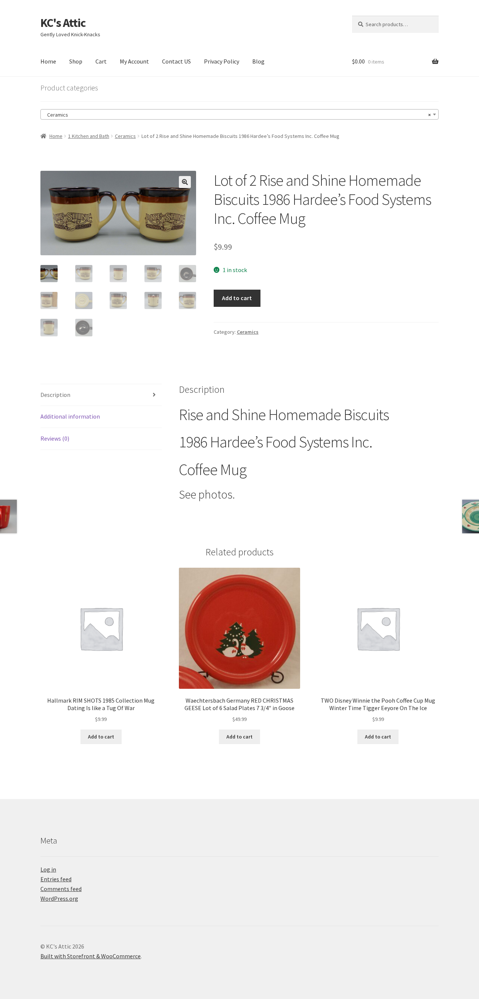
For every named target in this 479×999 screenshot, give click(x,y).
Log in (48, 869)
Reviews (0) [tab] (54, 438)
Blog (258, 61)
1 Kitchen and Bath (88, 136)
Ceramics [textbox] (237, 114)
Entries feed (55, 879)
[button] (185, 182)
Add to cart (237, 298)
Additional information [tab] (70, 416)
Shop (75, 61)
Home (48, 61)
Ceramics (125, 136)
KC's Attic (63, 22)
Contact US (176, 61)
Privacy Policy (221, 61)
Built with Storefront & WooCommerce (90, 956)
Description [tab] (55, 394)
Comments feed (61, 888)
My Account (134, 61)
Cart (101, 61)
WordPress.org (59, 898)
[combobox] (239, 114)
